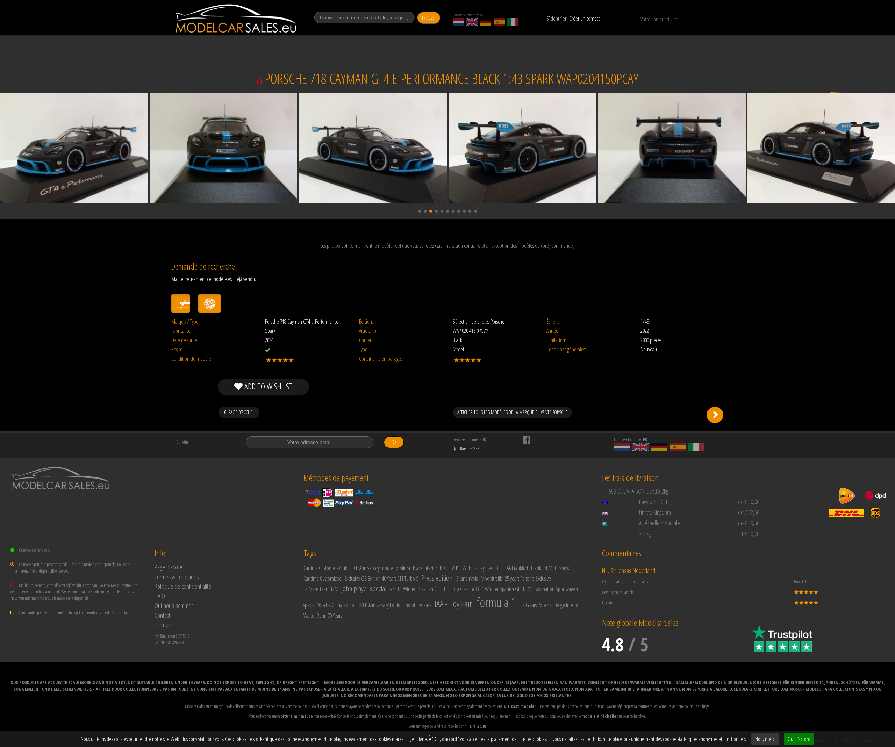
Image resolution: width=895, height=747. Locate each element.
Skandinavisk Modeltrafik (479, 578)
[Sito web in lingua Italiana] (512, 22)
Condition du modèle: (191, 358)
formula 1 (496, 602)
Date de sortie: (184, 340)
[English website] (472, 22)
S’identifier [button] (556, 18)
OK (393, 442)
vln (455, 567)
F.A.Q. (160, 596)
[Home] (236, 18)
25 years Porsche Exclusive (528, 578)
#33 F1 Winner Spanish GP (496, 589)
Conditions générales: (566, 349)
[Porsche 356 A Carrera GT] (715, 415)
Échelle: (553, 321)
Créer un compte (585, 18)
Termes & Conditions (177, 576)
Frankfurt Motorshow (550, 568)
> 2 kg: (645, 534)
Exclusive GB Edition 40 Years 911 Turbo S (381, 578)
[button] (419, 211)
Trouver (429, 17)
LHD (446, 589)
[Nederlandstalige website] (458, 22)
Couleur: (367, 340)
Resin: (176, 349)
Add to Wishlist (268, 386)
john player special (363, 588)
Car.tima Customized (322, 578)
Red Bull (495, 568)
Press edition (436, 578)
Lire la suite (478, 726)
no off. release (419, 605)
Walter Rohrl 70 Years (322, 615)
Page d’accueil (170, 567)
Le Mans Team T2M (320, 589)
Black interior (425, 568)
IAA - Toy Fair (453, 603)
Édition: (366, 321)
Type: (363, 349)
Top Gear (460, 589)
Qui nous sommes (174, 605)
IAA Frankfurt (517, 568)
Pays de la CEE (653, 501)
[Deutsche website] (485, 22)
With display (474, 568)
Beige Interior (567, 605)
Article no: (368, 331)
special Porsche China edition (330, 605)
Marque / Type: (185, 321)
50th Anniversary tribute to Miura (380, 568)
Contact (162, 615)
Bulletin (182, 442)
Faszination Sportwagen (556, 589)
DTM (527, 589)
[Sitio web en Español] (499, 22)
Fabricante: (181, 331)
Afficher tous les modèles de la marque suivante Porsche (512, 412)
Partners (164, 624)
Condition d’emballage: (380, 358)
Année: (552, 331)
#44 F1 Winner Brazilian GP (414, 589)
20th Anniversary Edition (381, 605)
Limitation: (556, 340)
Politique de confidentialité (183, 586)
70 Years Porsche (537, 605)
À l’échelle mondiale (659, 523)
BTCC (444, 568)
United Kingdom (655, 512)
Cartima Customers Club (325, 568)
